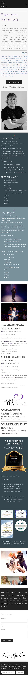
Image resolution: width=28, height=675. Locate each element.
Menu (25, 4)
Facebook (13, 87)
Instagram (21, 87)
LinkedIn (5, 87)
